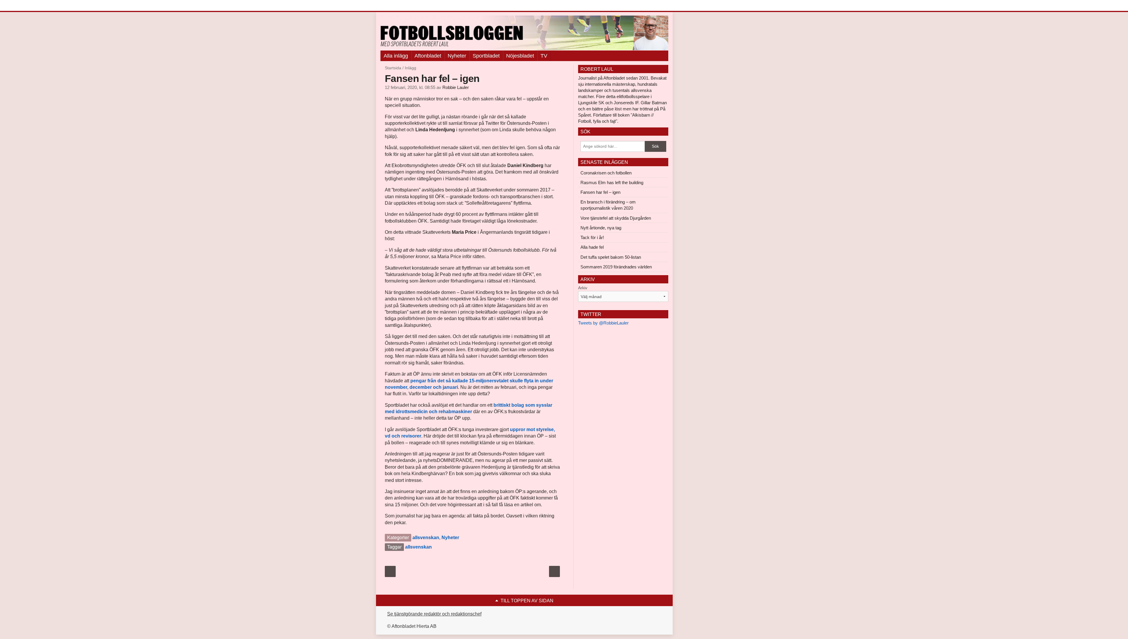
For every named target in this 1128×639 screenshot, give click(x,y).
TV (543, 56)
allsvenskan (425, 537)
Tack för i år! (592, 237)
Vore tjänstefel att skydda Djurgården (615, 218)
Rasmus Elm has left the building (611, 182)
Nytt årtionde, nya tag (600, 227)
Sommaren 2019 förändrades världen (616, 266)
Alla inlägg (396, 56)
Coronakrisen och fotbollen (606, 172)
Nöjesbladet (520, 56)
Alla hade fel (592, 247)
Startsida (393, 67)
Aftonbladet (427, 56)
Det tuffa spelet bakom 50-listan (610, 257)
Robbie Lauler (455, 87)
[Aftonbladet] (402, 6)
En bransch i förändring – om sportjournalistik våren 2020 (608, 205)
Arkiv (582, 287)
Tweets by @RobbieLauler (603, 322)
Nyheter (457, 56)
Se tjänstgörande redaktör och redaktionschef (434, 613)
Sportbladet (486, 56)
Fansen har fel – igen (600, 192)
